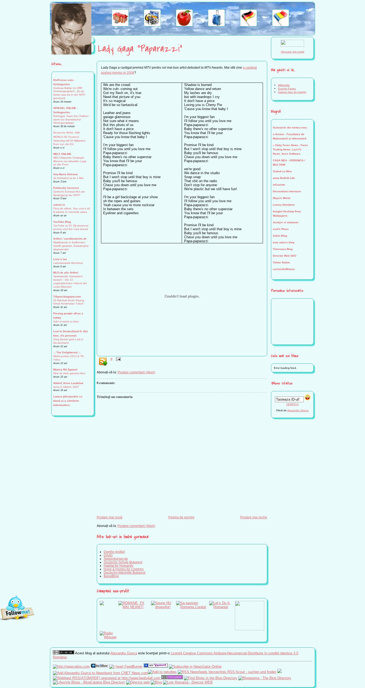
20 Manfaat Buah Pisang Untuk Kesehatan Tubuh (68, 302)
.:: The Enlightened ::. (67, 352)
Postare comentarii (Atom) (136, 372)
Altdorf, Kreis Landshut (68, 383)
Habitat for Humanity (118, 565)
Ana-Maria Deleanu (65, 174)
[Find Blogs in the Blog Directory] (210, 678)
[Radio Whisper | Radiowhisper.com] (109, 637)
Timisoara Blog (283, 249)
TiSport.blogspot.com (67, 296)
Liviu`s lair (60, 259)
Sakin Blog (280, 235)
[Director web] (138, 682)
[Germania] (248, 25)
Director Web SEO (284, 255)
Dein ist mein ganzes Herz (69, 373)
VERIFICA (292, 404)
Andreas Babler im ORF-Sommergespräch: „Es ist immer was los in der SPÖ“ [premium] (69, 93)
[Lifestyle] (184, 25)
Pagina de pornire (181, 517)
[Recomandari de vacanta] (216, 25)
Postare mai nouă (109, 517)
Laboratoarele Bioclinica (68, 262)
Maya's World (281, 198)
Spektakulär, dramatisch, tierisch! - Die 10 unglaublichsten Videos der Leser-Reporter (70, 281)
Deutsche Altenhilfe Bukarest (124, 572)
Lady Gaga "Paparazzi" (140, 49)
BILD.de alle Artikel (65, 272)
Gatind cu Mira (282, 171)
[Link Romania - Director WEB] (188, 682)
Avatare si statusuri (285, 222)
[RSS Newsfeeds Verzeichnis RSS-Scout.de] (227, 672)
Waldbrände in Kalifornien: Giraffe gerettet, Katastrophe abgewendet (71, 246)
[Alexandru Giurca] (155, 666)
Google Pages (287, 88)
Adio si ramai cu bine (66, 321)
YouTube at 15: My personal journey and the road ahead (70, 227)
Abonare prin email (292, 51)
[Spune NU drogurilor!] (163, 607)
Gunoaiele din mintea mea (290, 127)
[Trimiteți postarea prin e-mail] (117, 359)
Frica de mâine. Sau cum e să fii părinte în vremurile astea (71, 210)
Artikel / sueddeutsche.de (70, 238)
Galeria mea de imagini (292, 92)
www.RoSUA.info (284, 178)
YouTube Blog (62, 221)
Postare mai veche (253, 517)
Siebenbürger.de (116, 558)
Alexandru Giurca (298, 410)
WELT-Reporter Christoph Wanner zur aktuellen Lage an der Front (70, 161)
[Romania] (280, 25)
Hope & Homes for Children (124, 569)
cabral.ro (59, 204)
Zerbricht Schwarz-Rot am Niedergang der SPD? (69, 193)
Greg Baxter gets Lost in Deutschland (68, 341)
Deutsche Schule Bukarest (123, 562)
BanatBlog (111, 576)
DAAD (108, 555)
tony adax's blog (283, 242)
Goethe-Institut (114, 551)
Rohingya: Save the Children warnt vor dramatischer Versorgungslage (71, 119)
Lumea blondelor (284, 204)
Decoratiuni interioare (287, 191)
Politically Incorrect (66, 187)
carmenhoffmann (284, 269)
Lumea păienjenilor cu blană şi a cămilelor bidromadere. (67, 400)
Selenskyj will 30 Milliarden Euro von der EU (69, 142)
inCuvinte (279, 184)
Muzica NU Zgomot (65, 369)
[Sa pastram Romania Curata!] (192, 607)
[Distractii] (152, 25)
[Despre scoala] (120, 25)
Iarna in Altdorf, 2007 (66, 386)
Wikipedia (284, 85)
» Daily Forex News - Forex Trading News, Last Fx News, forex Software (290, 149)
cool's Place (281, 229)
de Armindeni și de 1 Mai (68, 178)
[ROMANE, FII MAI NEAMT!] (134, 607)
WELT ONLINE (62, 154)
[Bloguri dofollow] (99, 666)
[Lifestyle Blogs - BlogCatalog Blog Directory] (89, 682)
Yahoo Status (281, 262)
